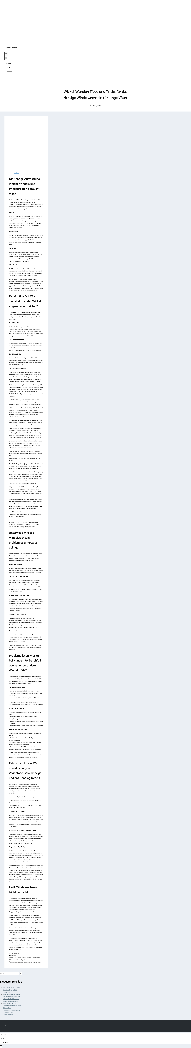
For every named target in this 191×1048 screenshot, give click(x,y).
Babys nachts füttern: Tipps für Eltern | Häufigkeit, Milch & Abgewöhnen (11, 990)
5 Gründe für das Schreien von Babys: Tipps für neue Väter (11, 1000)
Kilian (91, 106)
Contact (9, 71)
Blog (8, 67)
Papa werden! (11, 48)
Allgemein (13, 955)
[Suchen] (21, 973)
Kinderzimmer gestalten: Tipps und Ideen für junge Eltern (25, 962)
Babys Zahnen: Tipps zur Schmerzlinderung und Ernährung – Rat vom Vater (12, 1005)
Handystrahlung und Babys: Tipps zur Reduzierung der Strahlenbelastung (12, 1012)
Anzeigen (16, 173)
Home (9, 63)
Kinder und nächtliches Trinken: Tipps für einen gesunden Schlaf (11, 995)
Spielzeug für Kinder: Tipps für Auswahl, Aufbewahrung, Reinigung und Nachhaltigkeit (24, 959)
